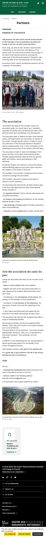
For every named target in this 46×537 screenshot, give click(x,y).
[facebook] (11, 477)
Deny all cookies (24, 534)
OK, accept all (10, 534)
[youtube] (15, 477)
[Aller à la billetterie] (38, 3)
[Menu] (43, 3)
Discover (22, 12)
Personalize (37, 534)
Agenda (32, 12)
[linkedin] (3, 477)
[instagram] (7, 477)
